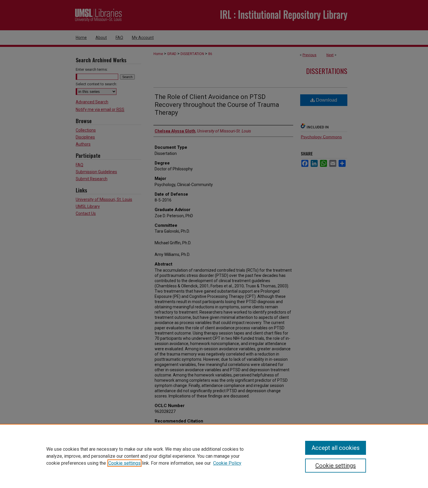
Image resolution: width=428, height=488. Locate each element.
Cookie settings (124, 463)
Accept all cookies (336, 447)
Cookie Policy (227, 463)
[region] (214, 456)
